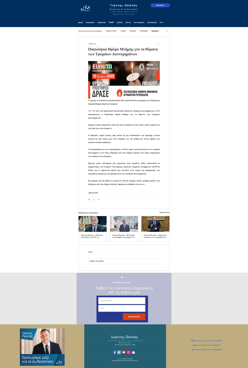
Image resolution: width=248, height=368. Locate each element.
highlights (155, 31)
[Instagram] (128, 352)
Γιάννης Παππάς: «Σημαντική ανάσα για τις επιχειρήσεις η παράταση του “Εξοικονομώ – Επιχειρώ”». (155, 236)
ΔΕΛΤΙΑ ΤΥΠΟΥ (111, 31)
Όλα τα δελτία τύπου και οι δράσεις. (90, 31)
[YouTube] (124, 352)
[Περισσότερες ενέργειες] (159, 44)
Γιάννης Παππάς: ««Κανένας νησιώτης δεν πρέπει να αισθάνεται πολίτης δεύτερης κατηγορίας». (92, 236)
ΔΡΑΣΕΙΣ (133, 31)
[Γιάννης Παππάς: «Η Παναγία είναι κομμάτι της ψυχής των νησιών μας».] (124, 224)
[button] (167, 31)
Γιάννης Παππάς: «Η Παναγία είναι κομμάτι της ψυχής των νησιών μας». (123, 236)
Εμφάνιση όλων (164, 212)
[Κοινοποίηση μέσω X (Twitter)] (94, 199)
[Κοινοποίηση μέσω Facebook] (89, 199)
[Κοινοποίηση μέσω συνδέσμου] (98, 199)
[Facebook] (114, 352)
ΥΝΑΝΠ (123, 31)
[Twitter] (119, 352)
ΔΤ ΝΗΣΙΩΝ (143, 31)
